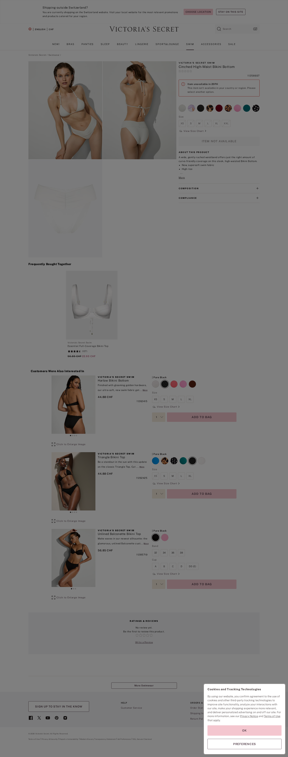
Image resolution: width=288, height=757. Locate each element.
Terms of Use (272, 716)
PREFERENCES (244, 744)
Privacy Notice (249, 716)
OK (244, 730)
